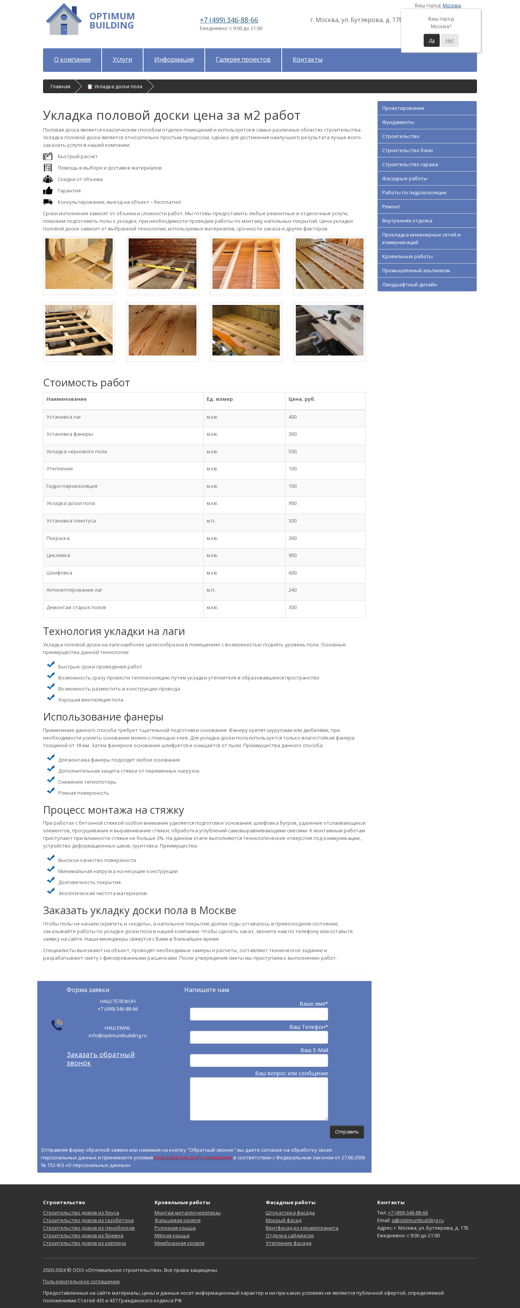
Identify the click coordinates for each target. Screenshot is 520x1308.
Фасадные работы (404, 178)
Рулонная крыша (175, 1227)
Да (432, 40)
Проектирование (403, 108)
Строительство (401, 136)
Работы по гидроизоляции (414, 192)
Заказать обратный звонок (101, 1058)
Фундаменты (398, 122)
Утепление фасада (288, 1243)
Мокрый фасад (283, 1220)
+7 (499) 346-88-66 (229, 19)
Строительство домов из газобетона (88, 1220)
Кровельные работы (407, 256)
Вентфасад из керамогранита (302, 1227)
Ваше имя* (314, 1003)
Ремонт (391, 206)
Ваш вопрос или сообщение (291, 1073)
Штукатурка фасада (290, 1212)
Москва (452, 5)
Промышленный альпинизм (416, 270)
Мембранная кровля (179, 1243)
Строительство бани (407, 150)
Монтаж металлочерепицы (188, 1212)
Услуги (122, 59)
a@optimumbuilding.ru (418, 1220)
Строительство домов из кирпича (84, 1243)
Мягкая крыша (172, 1235)
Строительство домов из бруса (81, 1212)
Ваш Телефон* (308, 1026)
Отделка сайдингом (290, 1235)
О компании (72, 59)
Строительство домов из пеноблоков (89, 1227)
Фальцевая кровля (178, 1220)
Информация (174, 59)
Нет (450, 40)
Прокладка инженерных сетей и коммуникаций (421, 238)
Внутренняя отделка (407, 220)
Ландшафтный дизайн (409, 284)
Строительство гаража (410, 164)
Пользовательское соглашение (81, 1281)
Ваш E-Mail (314, 1050)
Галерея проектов (243, 59)
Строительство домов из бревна (83, 1235)
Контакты (307, 59)
